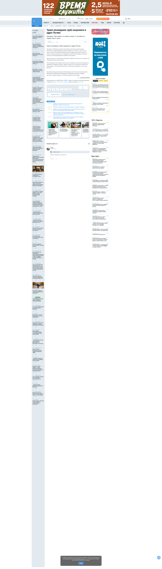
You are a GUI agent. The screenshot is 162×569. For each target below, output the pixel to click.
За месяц (106, 80)
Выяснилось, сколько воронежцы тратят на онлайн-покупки (37, 70)
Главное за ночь (71, 25)
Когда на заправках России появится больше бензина (38, 245)
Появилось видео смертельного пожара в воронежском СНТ (38, 221)
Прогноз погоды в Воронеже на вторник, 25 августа (38, 54)
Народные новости (58, 22)
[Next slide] (89, 130)
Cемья (52, 25)
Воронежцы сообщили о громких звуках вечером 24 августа (38, 62)
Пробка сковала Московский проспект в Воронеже (38, 385)
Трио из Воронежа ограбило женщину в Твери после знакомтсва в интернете (38, 46)
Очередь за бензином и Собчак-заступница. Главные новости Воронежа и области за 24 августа (38, 90)
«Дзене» (66, 82)
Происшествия (85, 22)
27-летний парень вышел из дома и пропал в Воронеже (38, 307)
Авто (36, 242)
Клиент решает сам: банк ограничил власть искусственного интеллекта (38, 402)
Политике (87, 558)
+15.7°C (82, 18)
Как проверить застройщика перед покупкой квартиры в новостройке (37, 332)
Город (69, 22)
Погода (76, 22)
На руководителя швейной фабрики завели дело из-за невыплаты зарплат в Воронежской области (38, 79)
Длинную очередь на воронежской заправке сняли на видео (38, 359)
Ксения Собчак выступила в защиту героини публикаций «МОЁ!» (37, 351)
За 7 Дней (101, 80)
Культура (37, 338)
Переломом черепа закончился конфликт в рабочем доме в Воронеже (38, 149)
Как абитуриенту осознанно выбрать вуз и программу (38, 237)
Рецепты (37, 116)
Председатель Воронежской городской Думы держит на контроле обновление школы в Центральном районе (38, 159)
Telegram (55, 82)
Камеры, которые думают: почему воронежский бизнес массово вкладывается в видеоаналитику (38, 368)
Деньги (36, 68)
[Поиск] (128, 22)
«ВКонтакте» (60, 82)
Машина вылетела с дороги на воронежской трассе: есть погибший (38, 393)
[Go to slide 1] (99, 35)
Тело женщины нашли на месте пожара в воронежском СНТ (38, 377)
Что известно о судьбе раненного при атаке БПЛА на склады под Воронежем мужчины (38, 193)
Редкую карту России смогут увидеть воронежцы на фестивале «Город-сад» (38, 342)
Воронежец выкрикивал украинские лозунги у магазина (38, 37)
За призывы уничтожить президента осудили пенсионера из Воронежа (38, 324)
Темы (102, 22)
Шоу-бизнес (37, 226)
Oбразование (58, 25)
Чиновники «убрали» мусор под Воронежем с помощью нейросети (38, 277)
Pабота (64, 25)
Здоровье (79, 25)
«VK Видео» (81, 82)
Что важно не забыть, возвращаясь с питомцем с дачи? (37, 175)
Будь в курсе (37, 234)
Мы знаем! (117, 22)
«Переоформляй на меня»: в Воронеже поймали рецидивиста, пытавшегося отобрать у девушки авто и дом (38, 204)
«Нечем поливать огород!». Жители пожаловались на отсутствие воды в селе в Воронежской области (38, 129)
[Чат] (159, 558)
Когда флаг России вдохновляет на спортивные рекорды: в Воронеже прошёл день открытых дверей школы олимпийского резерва (38, 255)
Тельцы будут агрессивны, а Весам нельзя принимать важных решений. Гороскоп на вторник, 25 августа (38, 101)
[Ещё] (124, 23)
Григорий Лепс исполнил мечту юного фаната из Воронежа (38, 229)
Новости (46, 22)
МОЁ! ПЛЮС (95, 22)
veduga (51, 147)
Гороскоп (37, 96)
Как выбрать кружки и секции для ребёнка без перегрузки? (38, 291)
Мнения (109, 22)
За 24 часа (95, 80)
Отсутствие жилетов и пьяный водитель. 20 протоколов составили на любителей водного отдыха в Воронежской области (38, 267)
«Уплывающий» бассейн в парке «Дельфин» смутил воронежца (38, 299)
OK (81, 563)
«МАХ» (65, 80)
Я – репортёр (38, 297)
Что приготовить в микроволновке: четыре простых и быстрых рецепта (37, 119)
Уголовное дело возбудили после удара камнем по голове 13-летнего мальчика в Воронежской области (38, 139)
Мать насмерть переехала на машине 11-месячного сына (38, 110)
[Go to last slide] (46, 130)
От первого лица (38, 154)
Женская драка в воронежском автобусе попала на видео (38, 213)
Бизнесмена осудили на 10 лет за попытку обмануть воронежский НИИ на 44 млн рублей (38, 184)
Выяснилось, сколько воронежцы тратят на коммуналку (37, 316)
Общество (45, 26)
